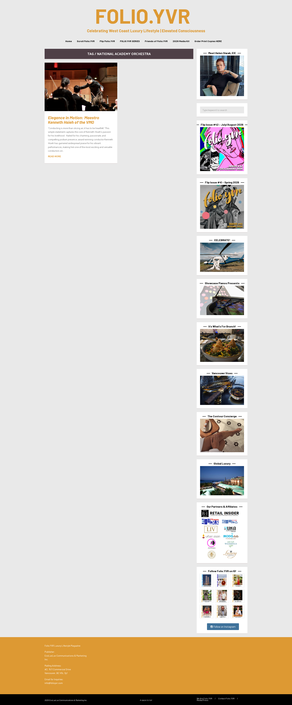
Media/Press (202, 700)
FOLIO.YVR (142, 15)
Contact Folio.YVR (226, 698)
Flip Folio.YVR (107, 41)
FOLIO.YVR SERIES (130, 41)
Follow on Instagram (224, 626)
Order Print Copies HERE (208, 41)
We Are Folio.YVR (204, 698)
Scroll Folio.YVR (86, 41)
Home (68, 41)
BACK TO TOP (147, 700)
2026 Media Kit (181, 41)
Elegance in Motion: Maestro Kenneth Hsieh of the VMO (73, 120)
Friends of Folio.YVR (156, 41)
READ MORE (54, 156)
